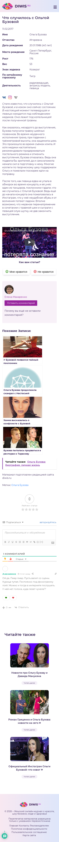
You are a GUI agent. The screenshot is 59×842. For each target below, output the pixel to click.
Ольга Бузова (19, 485)
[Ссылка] (34, 542)
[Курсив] (9, 542)
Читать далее (29, 683)
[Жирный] (5, 542)
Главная (13, 825)
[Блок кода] (30, 542)
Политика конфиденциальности (29, 829)
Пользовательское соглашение (29, 832)
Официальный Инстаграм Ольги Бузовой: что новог (29, 768)
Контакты (24, 825)
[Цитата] (27, 542)
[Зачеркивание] (16, 542)
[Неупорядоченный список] (23, 542)
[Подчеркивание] (12, 542)
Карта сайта (29, 835)
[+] (41, 542)
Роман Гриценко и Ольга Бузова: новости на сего (29, 721)
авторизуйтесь (47, 522)
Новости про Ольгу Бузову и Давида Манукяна (29, 674)
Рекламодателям (39, 825)
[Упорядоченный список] (19, 542)
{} (38, 542)
